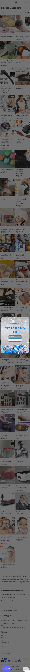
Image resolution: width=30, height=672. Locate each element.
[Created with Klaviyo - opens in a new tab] (15, 354)
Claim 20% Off (15, 340)
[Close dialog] (27, 319)
